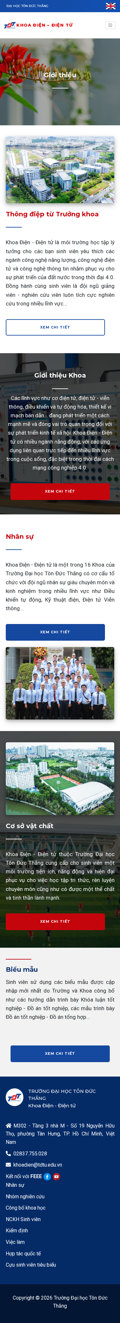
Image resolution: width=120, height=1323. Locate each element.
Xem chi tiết (55, 327)
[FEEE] (10, 25)
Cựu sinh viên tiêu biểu (31, 1265)
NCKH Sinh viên (23, 1219)
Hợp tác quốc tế (23, 1254)
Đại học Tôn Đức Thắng (27, 6)
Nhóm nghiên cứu (25, 1197)
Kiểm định (17, 1230)
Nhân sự (15, 1185)
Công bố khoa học (25, 1208)
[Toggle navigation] (110, 25)
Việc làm (15, 1242)
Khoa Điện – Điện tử (44, 25)
